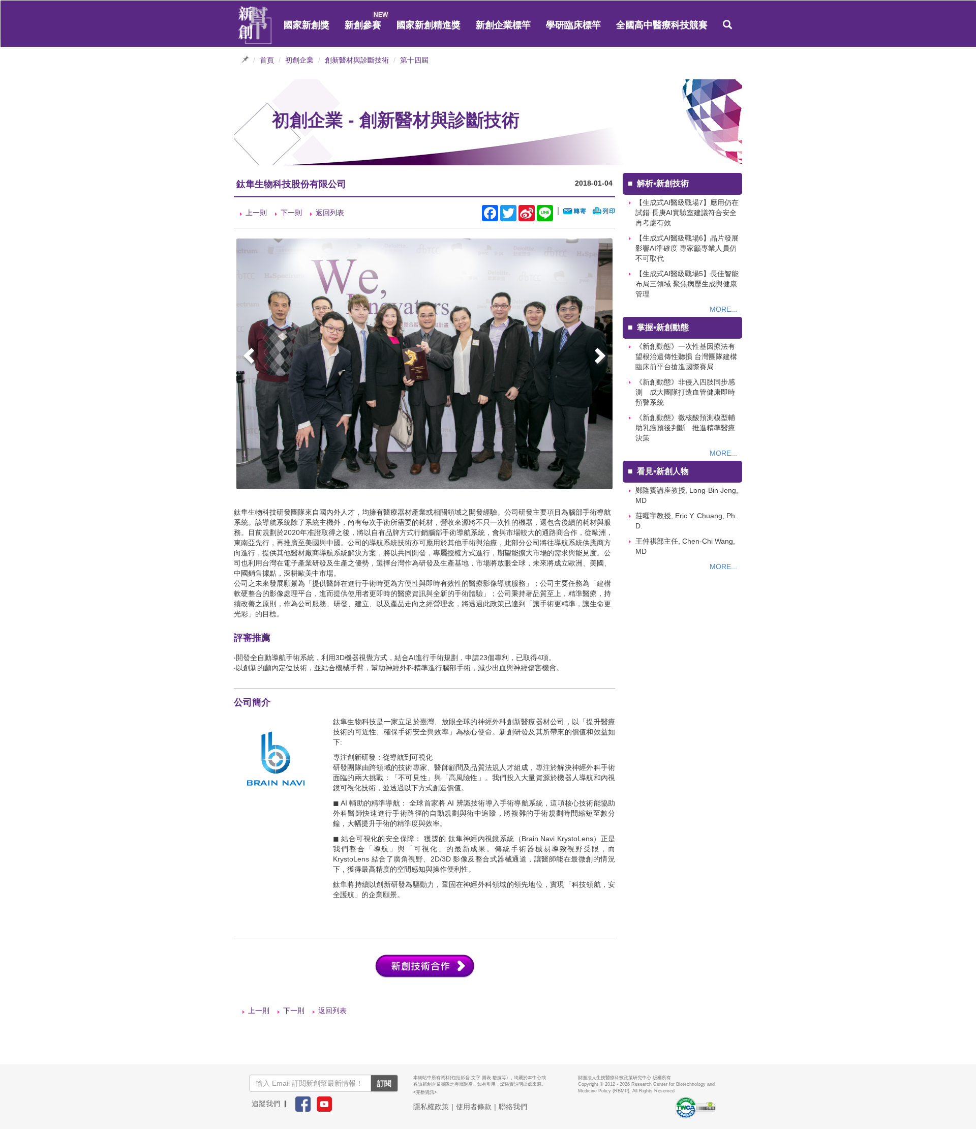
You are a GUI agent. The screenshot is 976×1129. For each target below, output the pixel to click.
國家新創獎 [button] (306, 25)
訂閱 (384, 1083)
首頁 (267, 60)
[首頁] (255, 25)
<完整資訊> (425, 1092)
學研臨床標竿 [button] (573, 25)
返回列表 (330, 213)
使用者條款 (474, 1107)
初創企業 (299, 60)
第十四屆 (414, 60)
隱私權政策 (431, 1107)
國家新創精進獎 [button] (428, 25)
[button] (727, 25)
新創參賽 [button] (363, 25)
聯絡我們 (513, 1107)
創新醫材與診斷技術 (357, 60)
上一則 (256, 213)
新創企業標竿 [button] (503, 25)
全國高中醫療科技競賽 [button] (662, 25)
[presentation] (250, 357)
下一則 (291, 213)
